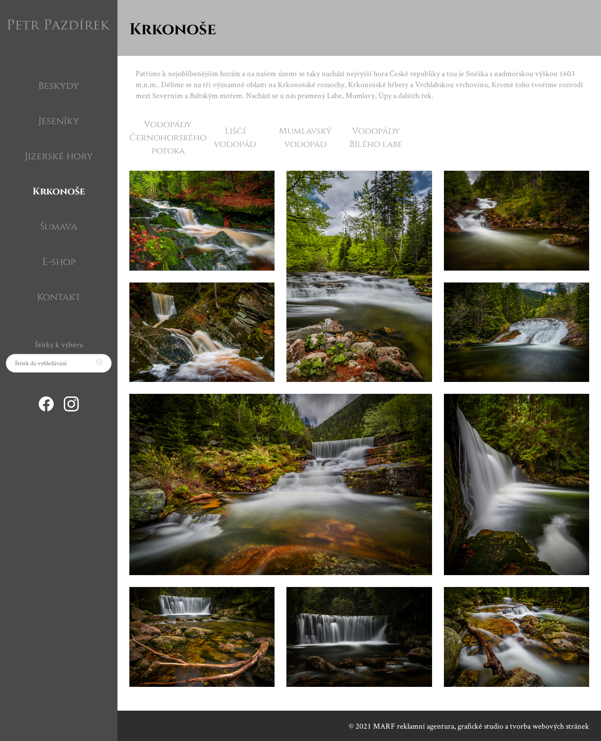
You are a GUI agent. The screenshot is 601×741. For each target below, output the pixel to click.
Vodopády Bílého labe (376, 137)
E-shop (59, 261)
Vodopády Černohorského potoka (167, 136)
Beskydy (58, 85)
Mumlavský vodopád (305, 137)
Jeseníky (58, 120)
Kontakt (59, 296)
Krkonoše (59, 190)
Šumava (58, 225)
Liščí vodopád (235, 137)
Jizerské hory (59, 155)
